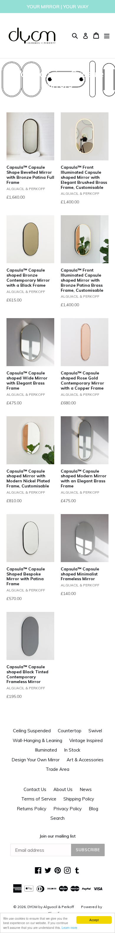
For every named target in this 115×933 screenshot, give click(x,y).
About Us (63, 789)
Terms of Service (38, 799)
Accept (94, 920)
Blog (93, 808)
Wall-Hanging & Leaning (37, 740)
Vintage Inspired (86, 740)
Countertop (69, 730)
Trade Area (57, 769)
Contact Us (35, 789)
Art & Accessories (85, 760)
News (86, 789)
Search (57, 818)
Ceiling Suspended (32, 730)
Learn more (69, 927)
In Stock (72, 750)
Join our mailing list (57, 836)
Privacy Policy (67, 808)
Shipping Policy (78, 799)
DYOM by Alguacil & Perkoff (50, 907)
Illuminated (46, 750)
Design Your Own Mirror (36, 760)
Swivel (95, 730)
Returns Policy (31, 808)
